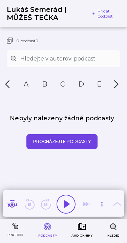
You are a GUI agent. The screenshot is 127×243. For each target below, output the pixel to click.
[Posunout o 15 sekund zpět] (29, 204)
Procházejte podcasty (62, 141)
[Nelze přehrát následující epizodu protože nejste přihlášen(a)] (86, 204)
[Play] (66, 204)
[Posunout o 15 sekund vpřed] (45, 204)
